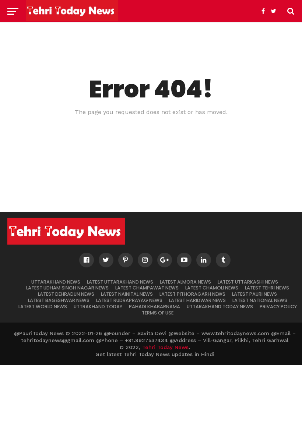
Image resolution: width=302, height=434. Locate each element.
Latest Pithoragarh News (192, 294)
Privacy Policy (278, 306)
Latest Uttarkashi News (248, 282)
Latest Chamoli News (211, 288)
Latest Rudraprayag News (129, 300)
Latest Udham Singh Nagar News (67, 288)
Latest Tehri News (267, 288)
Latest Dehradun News (66, 294)
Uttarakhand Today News (220, 306)
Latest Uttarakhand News (120, 282)
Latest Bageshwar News (58, 300)
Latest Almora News (185, 282)
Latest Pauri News (254, 294)
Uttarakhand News (55, 282)
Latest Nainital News (127, 294)
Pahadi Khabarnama (154, 306)
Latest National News (259, 300)
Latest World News (42, 306)
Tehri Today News (165, 347)
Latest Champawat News (147, 288)
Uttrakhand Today (98, 306)
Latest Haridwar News (197, 300)
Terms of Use (157, 313)
